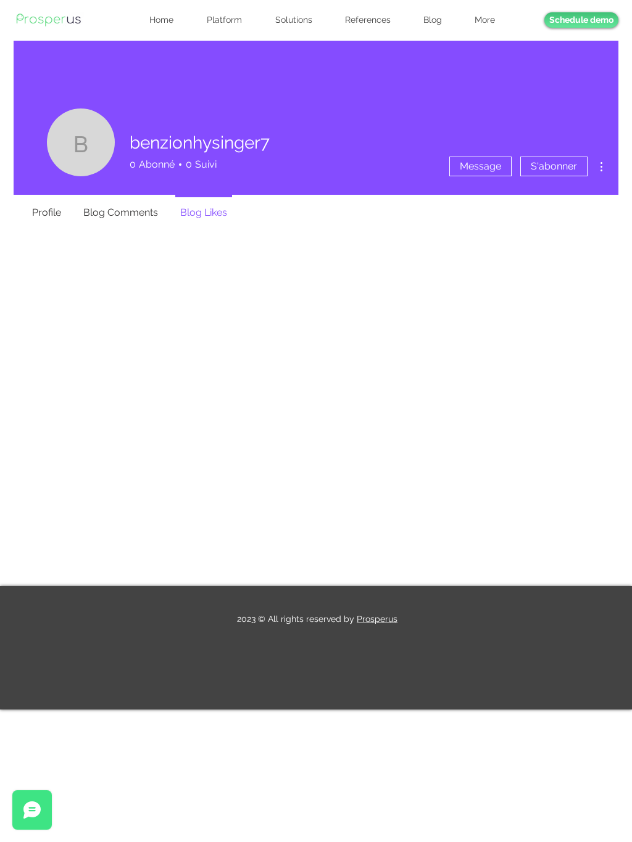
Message (480, 166)
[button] (491, 19)
